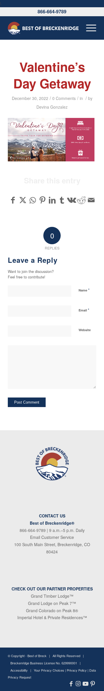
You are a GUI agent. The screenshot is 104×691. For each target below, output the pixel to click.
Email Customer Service (52, 537)
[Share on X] (23, 200)
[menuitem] (88, 27)
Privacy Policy (77, 670)
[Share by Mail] (91, 200)
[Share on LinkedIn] (52, 200)
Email (84, 310)
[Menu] (88, 27)
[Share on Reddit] (81, 200)
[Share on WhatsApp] (33, 200)
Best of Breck (37, 655)
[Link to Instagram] (78, 683)
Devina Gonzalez (52, 107)
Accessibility (19, 670)
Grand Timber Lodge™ (52, 596)
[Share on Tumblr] (62, 200)
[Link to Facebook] (71, 683)
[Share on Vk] (72, 200)
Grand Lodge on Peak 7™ (52, 603)
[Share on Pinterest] (42, 200)
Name (84, 290)
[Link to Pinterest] (92, 683)
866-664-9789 (52, 11)
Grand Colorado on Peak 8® (52, 610)
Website (85, 330)
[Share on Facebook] (13, 200)
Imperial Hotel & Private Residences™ (52, 617)
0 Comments (64, 98)
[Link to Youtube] (85, 683)
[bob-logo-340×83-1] (43, 27)
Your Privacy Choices (49, 670)
